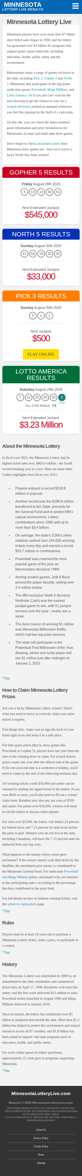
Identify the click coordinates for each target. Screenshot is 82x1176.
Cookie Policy (41, 1146)
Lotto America (17, 95)
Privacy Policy (41, 1138)
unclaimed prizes (48, 143)
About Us (41, 1129)
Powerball (38, 89)
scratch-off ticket (18, 106)
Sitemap (41, 1162)
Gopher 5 (50, 78)
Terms (41, 1154)
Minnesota (22, 6)
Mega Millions (57, 89)
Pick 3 (37, 78)
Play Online (41, 354)
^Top (6, 678)
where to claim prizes (22, 904)
